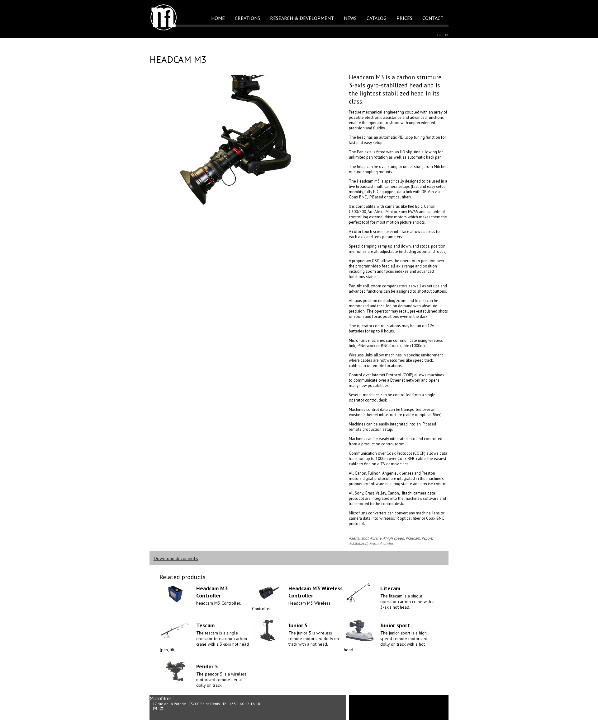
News (350, 18)
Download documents (176, 558)
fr (446, 35)
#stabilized (358, 543)
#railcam (413, 538)
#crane (376, 538)
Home (218, 18)
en (439, 35)
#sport (426, 538)
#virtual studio (381, 543)
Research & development (302, 18)
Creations (247, 18)
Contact (433, 18)
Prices (404, 18)
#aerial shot (358, 538)
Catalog (377, 18)
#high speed (393, 538)
